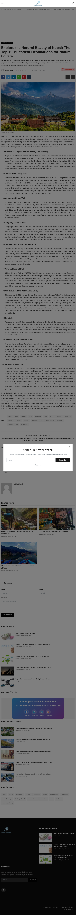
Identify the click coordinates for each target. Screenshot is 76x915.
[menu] (2, 3)
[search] (73, 3)
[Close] (69, 447)
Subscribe (62, 460)
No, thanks (38, 465)
